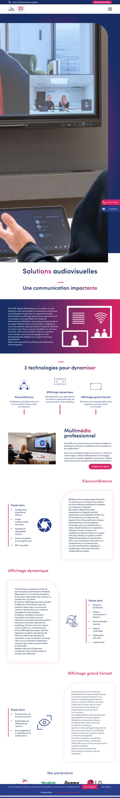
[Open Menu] (110, 9)
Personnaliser (46, 792)
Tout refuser (106, 786)
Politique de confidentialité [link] (68, 792)
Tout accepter (90, 786)
